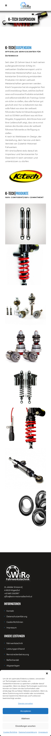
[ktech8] (25, 509)
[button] (47, 673)
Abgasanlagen (13, 665)
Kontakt (10, 610)
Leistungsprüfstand (16, 648)
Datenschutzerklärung (28, 732)
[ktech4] (25, 346)
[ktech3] (25, 305)
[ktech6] (25, 428)
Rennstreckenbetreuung (18, 654)
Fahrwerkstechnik (15, 643)
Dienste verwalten (25, 703)
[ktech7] (25, 468)
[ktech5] (25, 387)
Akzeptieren (25, 711)
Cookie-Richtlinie (10, 732)
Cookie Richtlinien (15, 622)
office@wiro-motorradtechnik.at (18, 596)
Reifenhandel (13, 660)
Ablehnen (25, 718)
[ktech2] (25, 264)
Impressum (43, 732)
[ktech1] (25, 224)
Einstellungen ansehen (25, 726)
